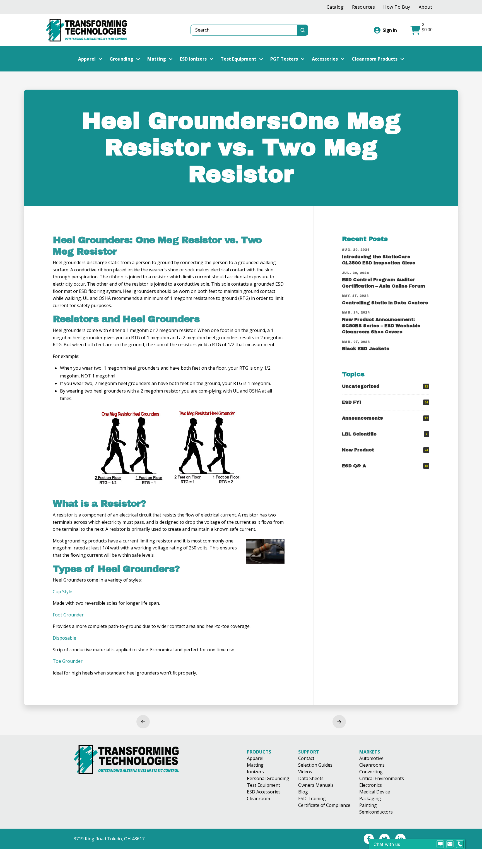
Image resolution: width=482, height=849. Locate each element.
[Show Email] (450, 844)
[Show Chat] (440, 844)
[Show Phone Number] (459, 844)
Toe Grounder (68, 661)
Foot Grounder (68, 615)
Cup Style (62, 592)
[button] (422, 30)
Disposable (64, 638)
